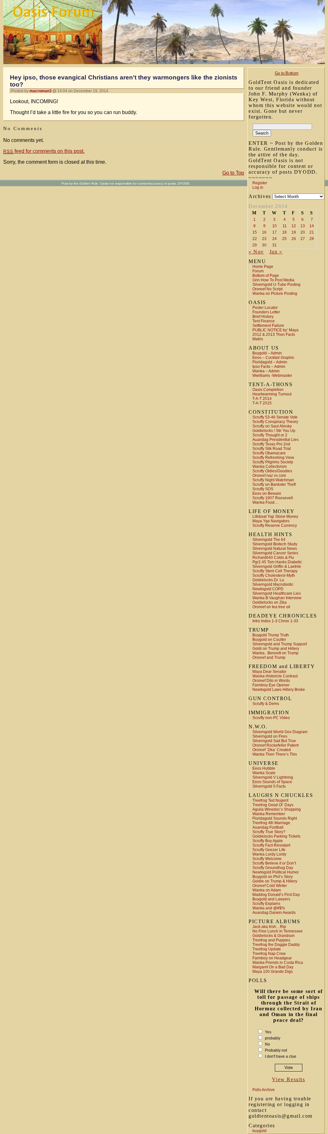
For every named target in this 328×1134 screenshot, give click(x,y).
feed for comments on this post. (44, 151)
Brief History (263, 316)
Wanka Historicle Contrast (275, 676)
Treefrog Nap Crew (269, 953)
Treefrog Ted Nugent (270, 800)
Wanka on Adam (266, 890)
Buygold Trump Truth (270, 635)
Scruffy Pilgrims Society (272, 462)
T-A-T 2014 (262, 398)
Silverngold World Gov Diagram (280, 732)
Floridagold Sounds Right (274, 818)
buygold (259, 1131)
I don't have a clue (280, 1056)
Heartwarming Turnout (271, 394)
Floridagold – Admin (269, 362)
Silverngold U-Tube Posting (276, 284)
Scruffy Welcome (267, 859)
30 (264, 245)
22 (254, 238)
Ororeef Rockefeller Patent (275, 745)
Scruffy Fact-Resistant (271, 845)
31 (274, 245)
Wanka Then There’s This (274, 754)
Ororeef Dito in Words (271, 680)
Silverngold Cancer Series (275, 553)
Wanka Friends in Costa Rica (277, 962)
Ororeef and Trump (268, 657)
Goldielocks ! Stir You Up (273, 430)
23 (264, 238)
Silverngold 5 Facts (269, 786)
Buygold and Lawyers (271, 899)
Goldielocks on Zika (269, 602)
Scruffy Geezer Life (268, 850)
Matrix (257, 339)
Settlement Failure (268, 325)
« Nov (256, 251)
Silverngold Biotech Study (274, 544)
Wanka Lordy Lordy (269, 854)
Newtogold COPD (267, 589)
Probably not (276, 1050)
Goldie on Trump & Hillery (274, 881)
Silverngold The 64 (268, 539)
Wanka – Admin (266, 371)
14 (311, 226)
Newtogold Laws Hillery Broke (278, 689)
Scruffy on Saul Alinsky (272, 426)
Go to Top (233, 173)
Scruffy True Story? (268, 832)
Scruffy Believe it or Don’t (274, 863)
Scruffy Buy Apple (267, 841)
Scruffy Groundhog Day (272, 867)
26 (293, 238)
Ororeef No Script (267, 289)
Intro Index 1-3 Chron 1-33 (275, 621)
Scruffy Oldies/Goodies (272, 471)
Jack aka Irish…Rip (269, 926)
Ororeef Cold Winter (269, 885)
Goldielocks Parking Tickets (276, 836)
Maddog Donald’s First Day (276, 894)
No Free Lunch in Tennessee (277, 931)
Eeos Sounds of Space (272, 782)
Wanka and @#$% (268, 908)
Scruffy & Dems (265, 703)
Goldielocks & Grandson (273, 935)
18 (284, 232)
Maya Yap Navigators (271, 521)
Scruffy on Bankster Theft (274, 484)
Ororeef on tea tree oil (271, 607)
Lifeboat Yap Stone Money (275, 516)
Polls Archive (263, 1090)
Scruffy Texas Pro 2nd (271, 444)
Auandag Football (267, 827)
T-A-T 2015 (262, 403)
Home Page (262, 266)
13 (302, 226)
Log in (257, 187)
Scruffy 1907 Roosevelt (272, 498)
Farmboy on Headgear (272, 958)
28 (311, 238)
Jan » (276, 251)
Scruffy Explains (266, 903)
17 (274, 232)
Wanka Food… (265, 502)
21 (311, 232)
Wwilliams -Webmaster (272, 375)
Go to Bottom (286, 73)
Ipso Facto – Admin (268, 366)
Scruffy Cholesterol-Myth (273, 575)
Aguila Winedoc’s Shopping (276, 809)
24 (274, 238)
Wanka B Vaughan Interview (276, 598)
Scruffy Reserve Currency (274, 525)
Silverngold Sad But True (274, 741)
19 (293, 232)
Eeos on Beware (266, 493)
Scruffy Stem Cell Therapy (275, 571)
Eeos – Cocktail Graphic (273, 357)
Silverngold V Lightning (272, 777)
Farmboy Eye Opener (271, 685)
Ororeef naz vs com (269, 475)
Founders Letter (266, 312)
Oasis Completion (267, 389)
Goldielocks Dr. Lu (268, 580)
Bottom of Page (265, 275)
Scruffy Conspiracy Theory (275, 421)
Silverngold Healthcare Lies (276, 593)
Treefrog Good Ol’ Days (272, 805)
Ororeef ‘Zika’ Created (271, 750)
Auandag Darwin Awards (274, 912)
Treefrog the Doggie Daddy (276, 944)
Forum (258, 271)
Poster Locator (265, 307)
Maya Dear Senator (269, 671)
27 (302, 238)
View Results (288, 1079)
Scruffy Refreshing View (273, 457)
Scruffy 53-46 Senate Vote (275, 417)
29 (254, 245)
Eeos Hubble (263, 768)
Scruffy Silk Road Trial (271, 448)
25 (284, 238)
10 (274, 226)
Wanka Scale (263, 773)
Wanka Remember (268, 814)
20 (302, 232)
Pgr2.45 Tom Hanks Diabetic (277, 562)
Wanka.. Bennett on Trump (275, 653)
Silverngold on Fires (269, 736)
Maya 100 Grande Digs (272, 971)
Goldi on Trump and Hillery (275, 648)
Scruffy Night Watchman (273, 480)
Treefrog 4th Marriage (271, 823)
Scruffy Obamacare (269, 453)
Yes (268, 1032)
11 (285, 226)
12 (293, 226)
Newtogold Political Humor (275, 872)
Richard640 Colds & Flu (273, 557)
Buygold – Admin (267, 353)
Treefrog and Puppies (271, 940)
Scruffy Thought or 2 (269, 435)
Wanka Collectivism (269, 466)
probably (272, 1038)
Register (259, 183)
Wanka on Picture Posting (274, 293)
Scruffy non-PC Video (271, 718)
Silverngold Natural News (274, 548)
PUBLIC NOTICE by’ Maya (275, 330)
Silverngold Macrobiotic (272, 584)
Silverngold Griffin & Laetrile (276, 566)
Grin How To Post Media (273, 280)
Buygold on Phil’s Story (272, 876)
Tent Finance (263, 321)
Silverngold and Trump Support (279, 644)
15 (254, 232)
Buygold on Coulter (269, 639)
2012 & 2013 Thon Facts (273, 334)
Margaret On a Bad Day (272, 967)
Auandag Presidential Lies (275, 439)
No (267, 1044)
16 (264, 232)
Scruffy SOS (262, 489)
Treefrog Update (266, 949)
